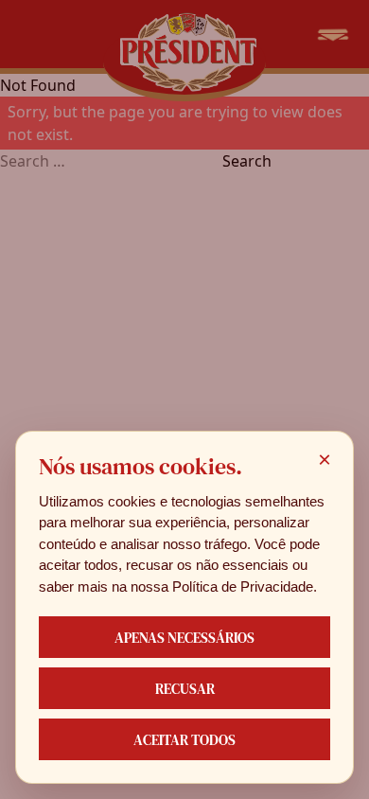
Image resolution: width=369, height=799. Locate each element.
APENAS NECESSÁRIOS (184, 638)
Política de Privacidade (242, 586)
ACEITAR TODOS (184, 740)
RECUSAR (185, 689)
